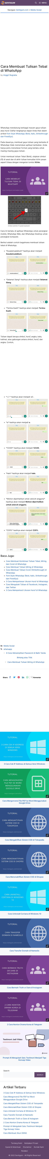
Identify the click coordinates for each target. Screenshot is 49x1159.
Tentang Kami (16, 1143)
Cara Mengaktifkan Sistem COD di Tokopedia (24, 840)
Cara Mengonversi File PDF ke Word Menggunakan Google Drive (24, 802)
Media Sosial (36, 10)
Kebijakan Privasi (31, 1143)
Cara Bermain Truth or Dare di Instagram (24, 987)
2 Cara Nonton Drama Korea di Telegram (24, 1024)
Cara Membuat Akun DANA (15, 1133)
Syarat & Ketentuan (13, 1147)
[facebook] (10, 677)
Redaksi (24, 1151)
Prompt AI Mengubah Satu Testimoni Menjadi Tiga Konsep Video (24, 1059)
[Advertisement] (24, 40)
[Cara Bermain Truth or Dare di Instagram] (24, 983)
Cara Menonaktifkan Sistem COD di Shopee (24, 877)
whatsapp (8, 649)
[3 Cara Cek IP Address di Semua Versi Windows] (24, 759)
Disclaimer (27, 1147)
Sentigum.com (22, 10)
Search (6, 1071)
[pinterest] (19, 677)
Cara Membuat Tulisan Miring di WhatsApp (24, 567)
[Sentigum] (8, 3)
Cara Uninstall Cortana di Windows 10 (24, 914)
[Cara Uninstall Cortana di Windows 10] (24, 909)
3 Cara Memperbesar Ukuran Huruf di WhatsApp (27, 581)
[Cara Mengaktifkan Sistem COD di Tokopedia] (24, 835)
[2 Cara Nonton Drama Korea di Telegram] (24, 1020)
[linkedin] (23, 677)
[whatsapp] (27, 677)
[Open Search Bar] (36, 3)
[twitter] (14, 677)
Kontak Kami (39, 1147)
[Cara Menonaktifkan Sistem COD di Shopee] (24, 872)
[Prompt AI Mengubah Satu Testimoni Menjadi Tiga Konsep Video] (24, 1053)
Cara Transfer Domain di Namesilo (24, 951)
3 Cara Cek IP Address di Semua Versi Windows (24, 764)
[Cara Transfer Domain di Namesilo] (24, 946)
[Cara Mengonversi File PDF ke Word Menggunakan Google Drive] (24, 796)
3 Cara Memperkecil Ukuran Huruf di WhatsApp (26, 590)
